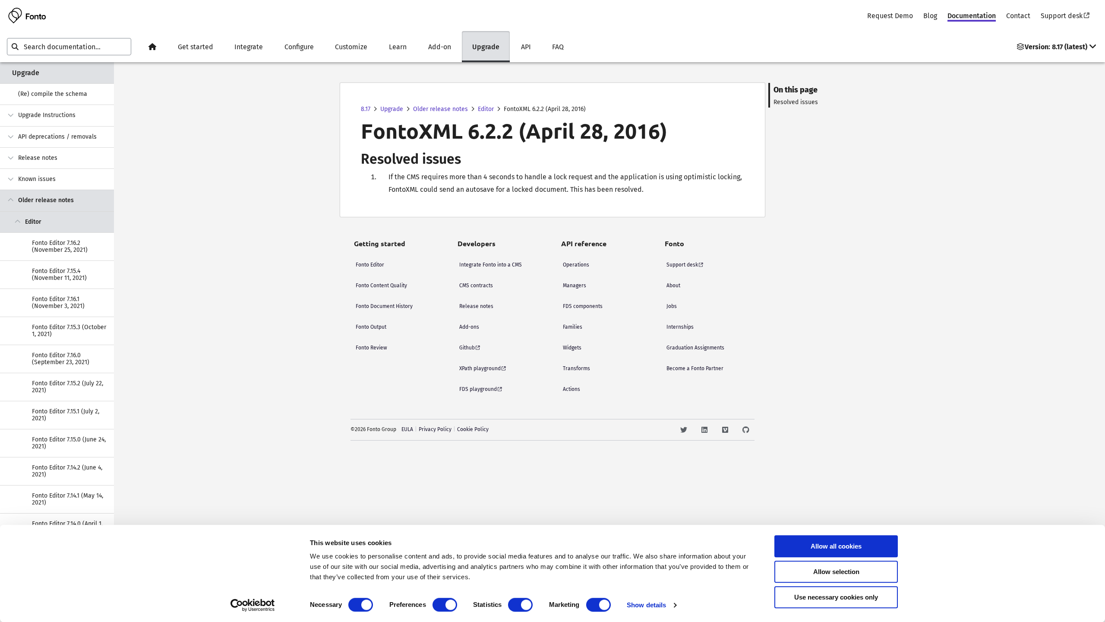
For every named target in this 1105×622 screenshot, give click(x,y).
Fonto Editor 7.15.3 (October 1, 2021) (69, 331)
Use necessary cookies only (836, 597)
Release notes (37, 158)
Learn (398, 47)
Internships (680, 327)
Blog (930, 16)
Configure (299, 47)
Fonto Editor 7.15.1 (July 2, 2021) (65, 415)
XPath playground (480, 368)
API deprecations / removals (57, 136)
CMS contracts (476, 285)
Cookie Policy (473, 429)
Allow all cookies (836, 546)
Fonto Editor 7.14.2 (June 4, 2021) (67, 471)
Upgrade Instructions (47, 115)
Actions (571, 389)
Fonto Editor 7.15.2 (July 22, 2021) (67, 387)
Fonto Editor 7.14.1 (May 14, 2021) (67, 499)
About (673, 285)
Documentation (971, 16)
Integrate (248, 47)
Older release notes (46, 200)
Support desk (1062, 16)
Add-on (439, 47)
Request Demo (890, 16)
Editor (33, 221)
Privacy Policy (435, 429)
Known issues (37, 179)
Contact (1018, 16)
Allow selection (836, 571)
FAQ (558, 47)
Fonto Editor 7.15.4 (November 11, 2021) (59, 274)
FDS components (583, 306)
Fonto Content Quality (381, 285)
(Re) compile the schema (52, 94)
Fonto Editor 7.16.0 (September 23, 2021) (60, 359)
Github (467, 348)
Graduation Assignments (695, 348)
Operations (576, 265)
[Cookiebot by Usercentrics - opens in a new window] (252, 605)
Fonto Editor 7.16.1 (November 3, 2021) (58, 302)
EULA (407, 429)
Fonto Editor (370, 265)
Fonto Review (371, 348)
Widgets (572, 348)
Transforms (576, 368)
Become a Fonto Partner (694, 368)
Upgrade (485, 47)
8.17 (365, 109)
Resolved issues (796, 102)
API (526, 47)
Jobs (671, 306)
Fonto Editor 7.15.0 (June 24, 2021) (69, 443)
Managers (574, 285)
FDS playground (478, 389)
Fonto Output (371, 327)
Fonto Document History (384, 306)
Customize (351, 47)
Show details (646, 605)
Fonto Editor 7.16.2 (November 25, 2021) (60, 246)
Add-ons (469, 327)
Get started (195, 47)
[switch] (445, 605)
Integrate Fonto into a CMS (490, 265)
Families (572, 327)
